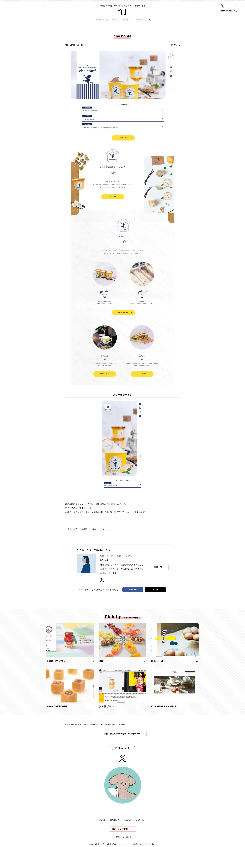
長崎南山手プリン (56, 660)
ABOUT (127, 819)
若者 (95, 529)
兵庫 (85, 529)
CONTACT (141, 819)
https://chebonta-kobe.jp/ (76, 44)
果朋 (101, 660)
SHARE (133, 589)
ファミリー (106, 529)
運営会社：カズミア (123, 837)
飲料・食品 (72, 529)
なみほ (177, 44)
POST (155, 589)
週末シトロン (158, 660)
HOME (102, 819)
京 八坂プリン (106, 706)
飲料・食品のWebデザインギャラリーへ (122, 733)
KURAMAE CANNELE (163, 706)
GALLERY (115, 819)
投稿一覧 (158, 567)
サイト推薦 (122, 828)
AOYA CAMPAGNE (57, 706)
